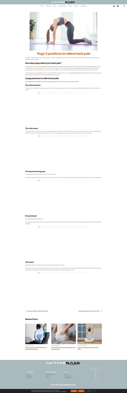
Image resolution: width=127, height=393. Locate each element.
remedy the (42, 66)
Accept (73, 391)
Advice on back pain (29, 345)
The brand (48, 6)
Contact (76, 6)
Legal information (69, 377)
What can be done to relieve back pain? (37, 311)
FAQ (47, 376)
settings (64, 391)
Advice (70, 6)
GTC (66, 374)
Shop (54, 6)
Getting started (62, 6)
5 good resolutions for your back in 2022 (89, 311)
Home (41, 6)
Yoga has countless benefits (37, 73)
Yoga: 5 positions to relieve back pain (63, 53)
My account (29, 377)
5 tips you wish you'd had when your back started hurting (36, 348)
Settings (88, 391)
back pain (65, 57)
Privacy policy (68, 376)
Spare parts (29, 376)
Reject (81, 391)
